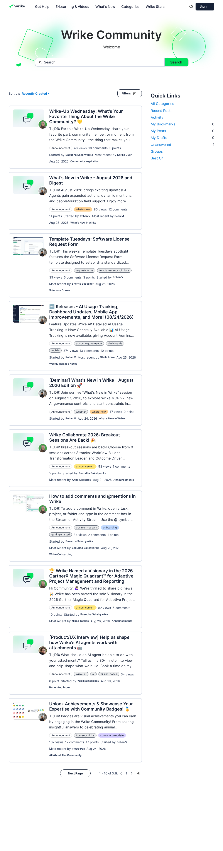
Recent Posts (161, 110)
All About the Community (65, 755)
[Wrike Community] (18, 6)
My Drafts (182, 137)
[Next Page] (131, 773)
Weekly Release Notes (63, 363)
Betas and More (59, 687)
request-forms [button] (84, 270)
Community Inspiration (84, 161)
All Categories (162, 103)
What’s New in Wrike (83, 222)
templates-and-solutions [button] (114, 270)
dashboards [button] (115, 343)
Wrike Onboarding (60, 554)
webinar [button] (81, 411)
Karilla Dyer (124, 154)
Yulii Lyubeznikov (88, 680)
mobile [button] (55, 350)
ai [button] (93, 674)
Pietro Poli (78, 748)
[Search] (191, 6)
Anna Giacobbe (81, 479)
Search (176, 62)
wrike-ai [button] (81, 674)
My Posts (182, 131)
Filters (126, 93)
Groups (157, 151)
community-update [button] (112, 735)
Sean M (119, 216)
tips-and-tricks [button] (85, 735)
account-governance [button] (89, 343)
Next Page (75, 773)
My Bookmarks (182, 124)
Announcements (123, 479)
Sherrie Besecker (83, 283)
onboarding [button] (110, 527)
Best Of (157, 158)
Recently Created (34, 94)
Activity (157, 117)
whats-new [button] (83, 209)
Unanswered (182, 144)
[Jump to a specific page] (138, 773)
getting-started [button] (60, 534)
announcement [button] (85, 466)
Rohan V (85, 216)
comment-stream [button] (86, 527)
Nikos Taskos (80, 620)
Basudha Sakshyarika (79, 154)
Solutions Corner (59, 290)
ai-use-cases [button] (109, 674)
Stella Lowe (107, 357)
